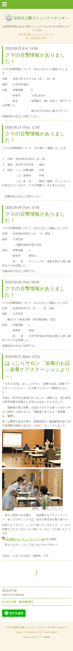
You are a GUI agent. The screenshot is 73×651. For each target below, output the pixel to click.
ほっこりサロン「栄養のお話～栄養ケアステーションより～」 (37, 369)
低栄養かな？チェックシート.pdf (25, 539)
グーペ (38, 637)
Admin (47, 637)
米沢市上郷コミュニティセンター (29, 627)
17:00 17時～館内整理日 (17, 601)
